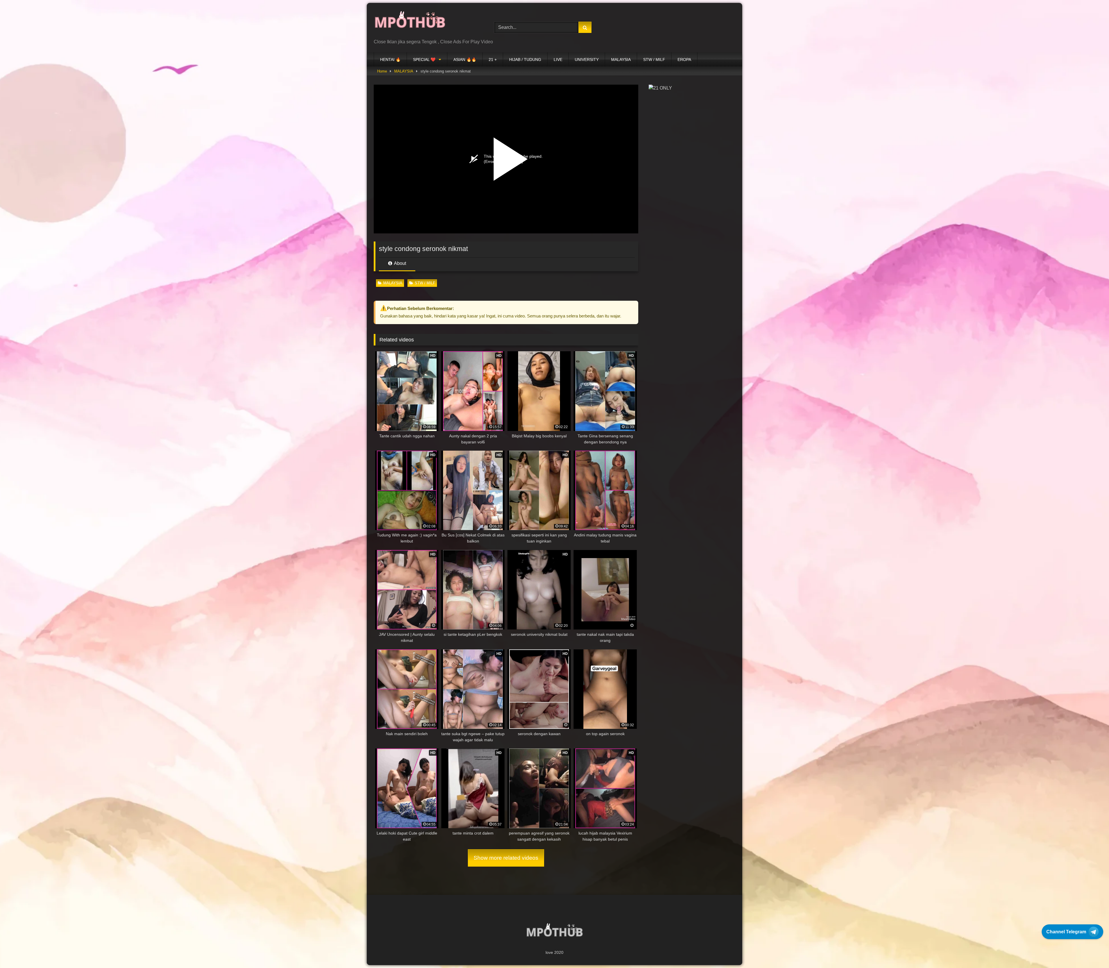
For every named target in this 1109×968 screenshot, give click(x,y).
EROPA (684, 59)
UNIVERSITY (587, 59)
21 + (493, 59)
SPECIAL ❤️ (424, 59)
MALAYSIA (621, 59)
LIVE (558, 59)
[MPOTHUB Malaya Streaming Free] (410, 23)
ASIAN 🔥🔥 (464, 59)
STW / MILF (654, 59)
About (399, 263)
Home (382, 71)
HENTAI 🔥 (390, 59)
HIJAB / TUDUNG (525, 59)
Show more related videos (506, 858)
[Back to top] (1091, 950)
